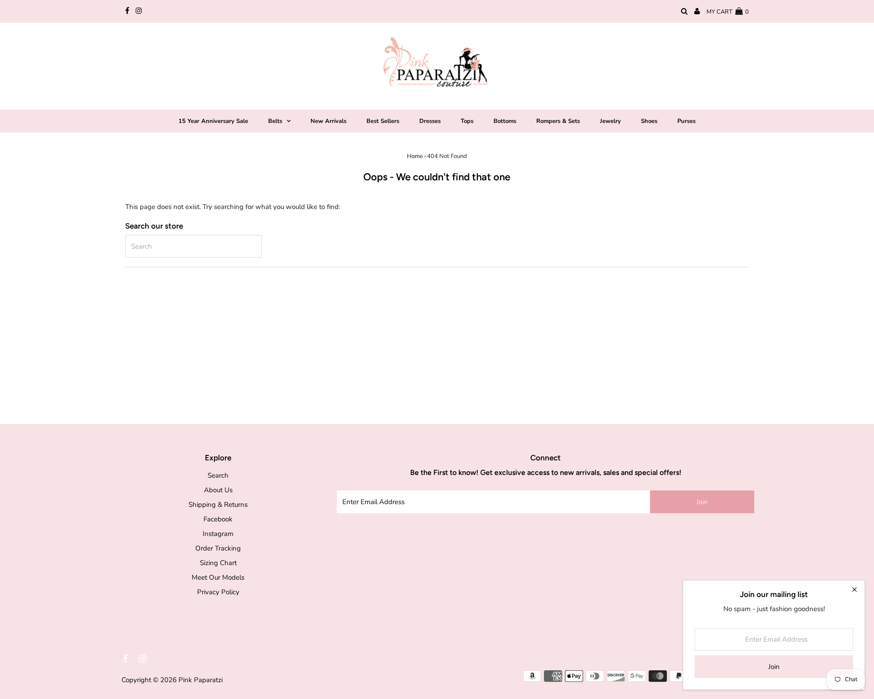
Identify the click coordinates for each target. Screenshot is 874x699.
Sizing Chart (218, 562)
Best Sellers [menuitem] (382, 121)
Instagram (218, 533)
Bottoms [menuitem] (504, 121)
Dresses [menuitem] (430, 121)
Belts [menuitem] (275, 121)
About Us (218, 490)
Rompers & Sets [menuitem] (558, 121)
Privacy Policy (218, 592)
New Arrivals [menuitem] (328, 121)
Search (218, 475)
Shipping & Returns (218, 504)
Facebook (218, 519)
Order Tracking (218, 548)
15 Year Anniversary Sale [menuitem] (213, 121)
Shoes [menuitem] (649, 121)
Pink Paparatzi (200, 679)
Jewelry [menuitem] (610, 121)
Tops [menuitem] (467, 121)
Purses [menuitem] (686, 121)
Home (415, 156)
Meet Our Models (218, 577)
